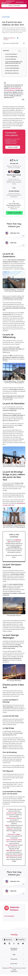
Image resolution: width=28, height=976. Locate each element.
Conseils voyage (5, 16)
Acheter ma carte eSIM (14, 5)
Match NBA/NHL (11, 850)
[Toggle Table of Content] (23, 50)
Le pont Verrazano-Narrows (12, 65)
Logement (10, 829)
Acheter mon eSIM (12, 147)
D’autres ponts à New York (11, 70)
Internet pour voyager (13, 834)
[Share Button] (24, 43)
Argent (7, 825)
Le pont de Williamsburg (11, 56)
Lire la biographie (9, 916)
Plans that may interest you (12, 73)
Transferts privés (11, 818)
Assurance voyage (11, 812)
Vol (7, 809)
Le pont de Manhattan (10, 59)
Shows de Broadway (11, 845)
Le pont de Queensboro (11, 54)
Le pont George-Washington (12, 68)
